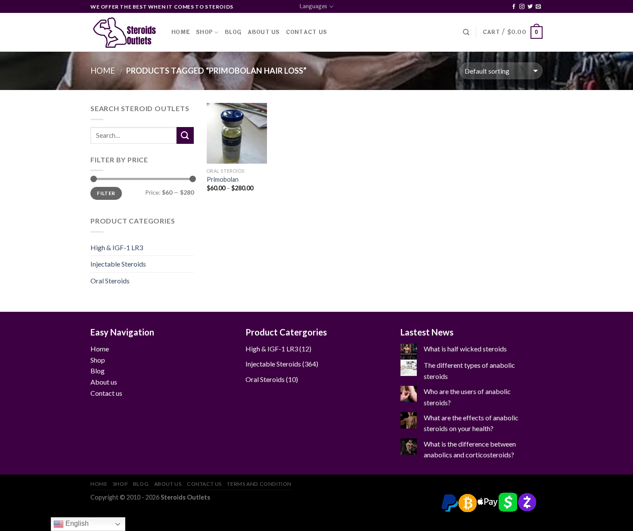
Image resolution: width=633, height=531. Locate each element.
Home (180, 32)
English (76, 523)
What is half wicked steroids (465, 349)
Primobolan (223, 179)
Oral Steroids (110, 280)
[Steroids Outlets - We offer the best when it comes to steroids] (124, 32)
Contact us (106, 393)
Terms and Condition (259, 484)
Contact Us (306, 32)
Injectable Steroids (118, 264)
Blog (233, 32)
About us (103, 382)
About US (264, 32)
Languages (313, 6)
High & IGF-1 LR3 (116, 247)
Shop (204, 32)
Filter (106, 193)
